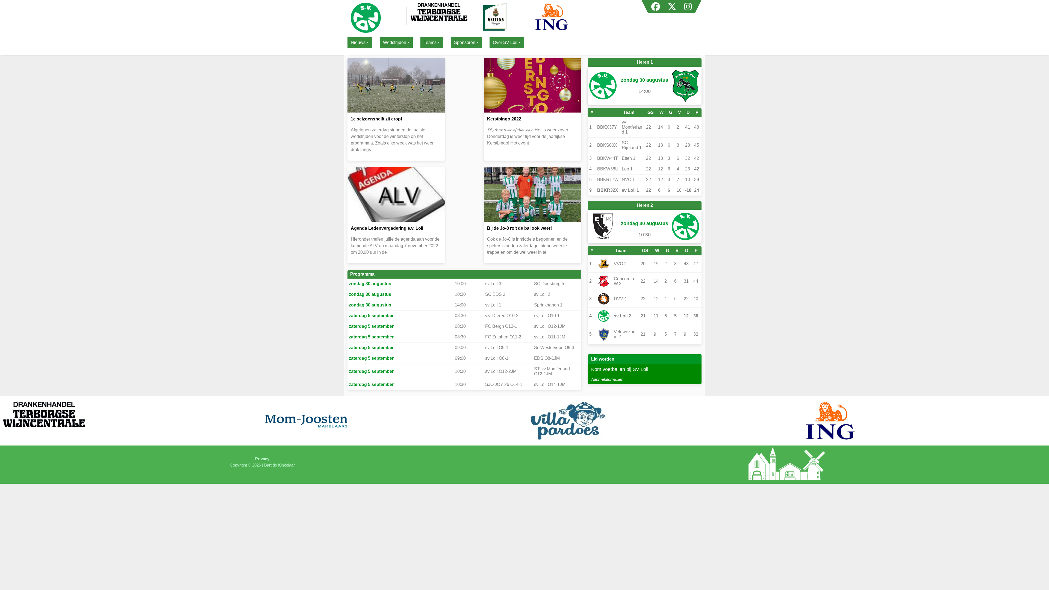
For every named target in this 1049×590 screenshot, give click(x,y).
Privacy (262, 458)
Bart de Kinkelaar (279, 465)
